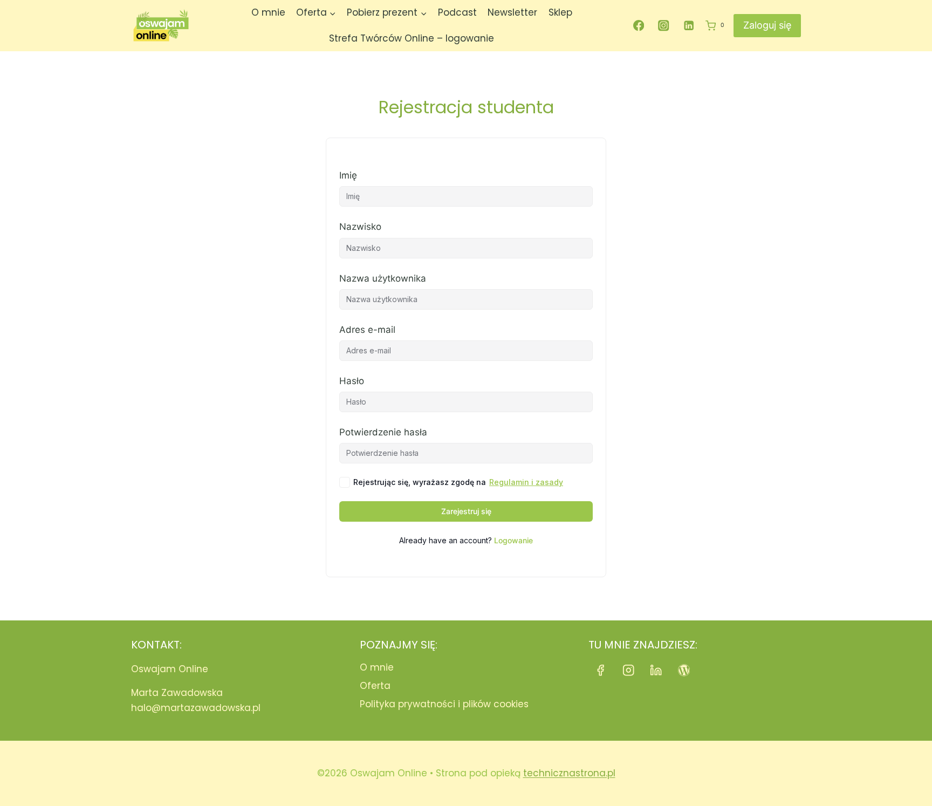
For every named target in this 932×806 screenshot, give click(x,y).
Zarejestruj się (466, 511)
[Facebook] (638, 26)
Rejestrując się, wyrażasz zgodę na (458, 482)
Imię (348, 175)
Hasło (351, 380)
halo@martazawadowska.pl (196, 707)
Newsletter (512, 12)
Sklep (560, 12)
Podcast (457, 12)
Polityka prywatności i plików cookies (444, 704)
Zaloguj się (767, 25)
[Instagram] (664, 26)
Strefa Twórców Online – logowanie (411, 38)
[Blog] (684, 670)
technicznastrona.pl (569, 773)
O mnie (268, 12)
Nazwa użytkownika (382, 278)
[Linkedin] (689, 26)
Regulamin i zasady (526, 482)
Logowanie (513, 540)
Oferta (375, 685)
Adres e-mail (367, 329)
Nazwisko (360, 226)
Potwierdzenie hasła (383, 432)
